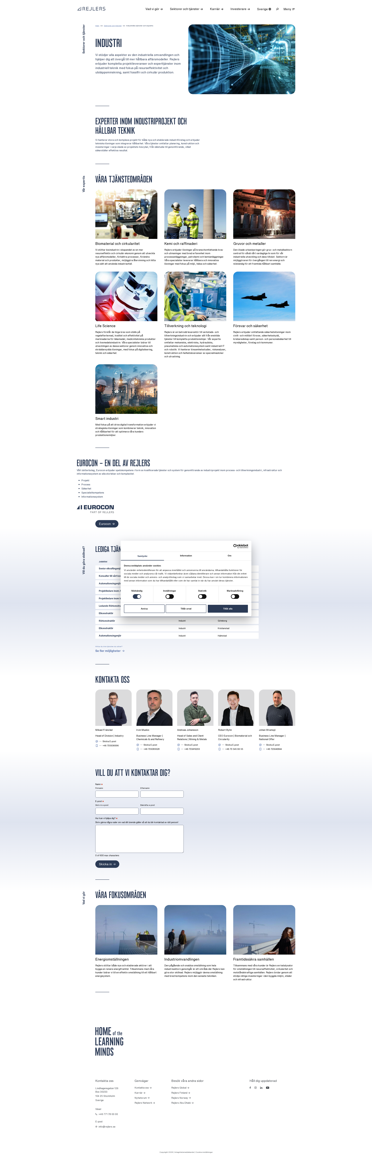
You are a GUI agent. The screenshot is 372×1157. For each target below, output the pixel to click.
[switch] (170, 596)
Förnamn (99, 788)
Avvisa (144, 608)
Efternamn (145, 788)
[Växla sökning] (277, 9)
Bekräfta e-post (147, 805)
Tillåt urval (186, 608)
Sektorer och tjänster (113, 25)
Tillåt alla (227, 608)
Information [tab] (186, 555)
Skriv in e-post (101, 805)
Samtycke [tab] (142, 556)
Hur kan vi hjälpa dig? (106, 818)
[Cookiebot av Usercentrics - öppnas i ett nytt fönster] (235, 546)
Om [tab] (229, 555)
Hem (97, 25)
